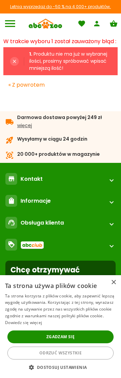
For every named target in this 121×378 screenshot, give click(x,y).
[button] (60, 367)
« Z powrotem (26, 85)
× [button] (113, 282)
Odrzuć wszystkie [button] (60, 353)
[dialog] (60, 326)
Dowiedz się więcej (23, 322)
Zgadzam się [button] (60, 337)
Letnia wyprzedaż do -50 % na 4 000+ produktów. (60, 6)
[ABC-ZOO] (45, 24)
